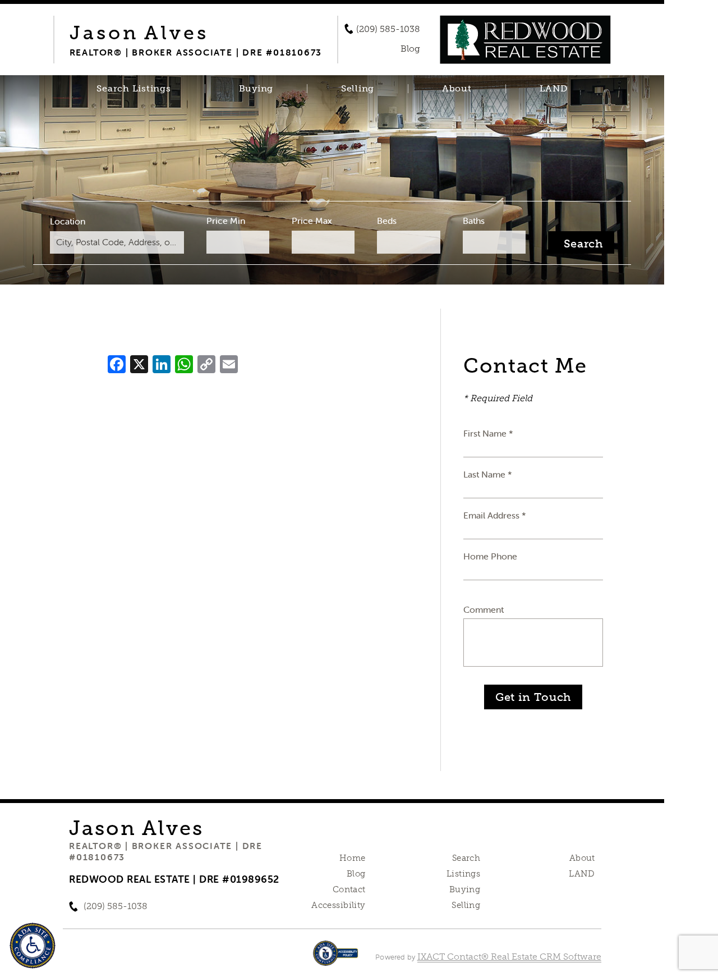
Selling (357, 88)
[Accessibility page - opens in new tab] (335, 958)
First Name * (488, 433)
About (457, 88)
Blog (356, 874)
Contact (349, 889)
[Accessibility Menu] (32, 945)
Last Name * (487, 474)
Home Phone (490, 556)
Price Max (312, 220)
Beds (387, 220)
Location (67, 221)
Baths (474, 220)
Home (352, 858)
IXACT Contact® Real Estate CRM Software (509, 956)
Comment (483, 609)
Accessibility (338, 905)
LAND (554, 88)
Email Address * (494, 515)
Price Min (225, 220)
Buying (256, 88)
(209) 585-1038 (388, 29)
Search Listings (133, 88)
